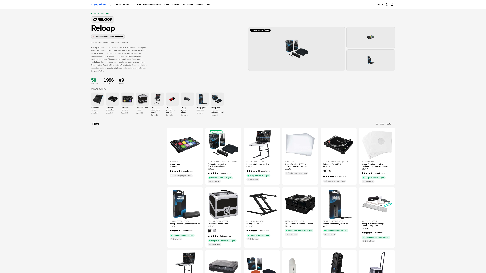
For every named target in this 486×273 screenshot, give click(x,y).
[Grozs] (392, 4)
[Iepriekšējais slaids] (173, 145)
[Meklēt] (110, 4)
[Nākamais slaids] (197, 145)
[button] (390, 124)
